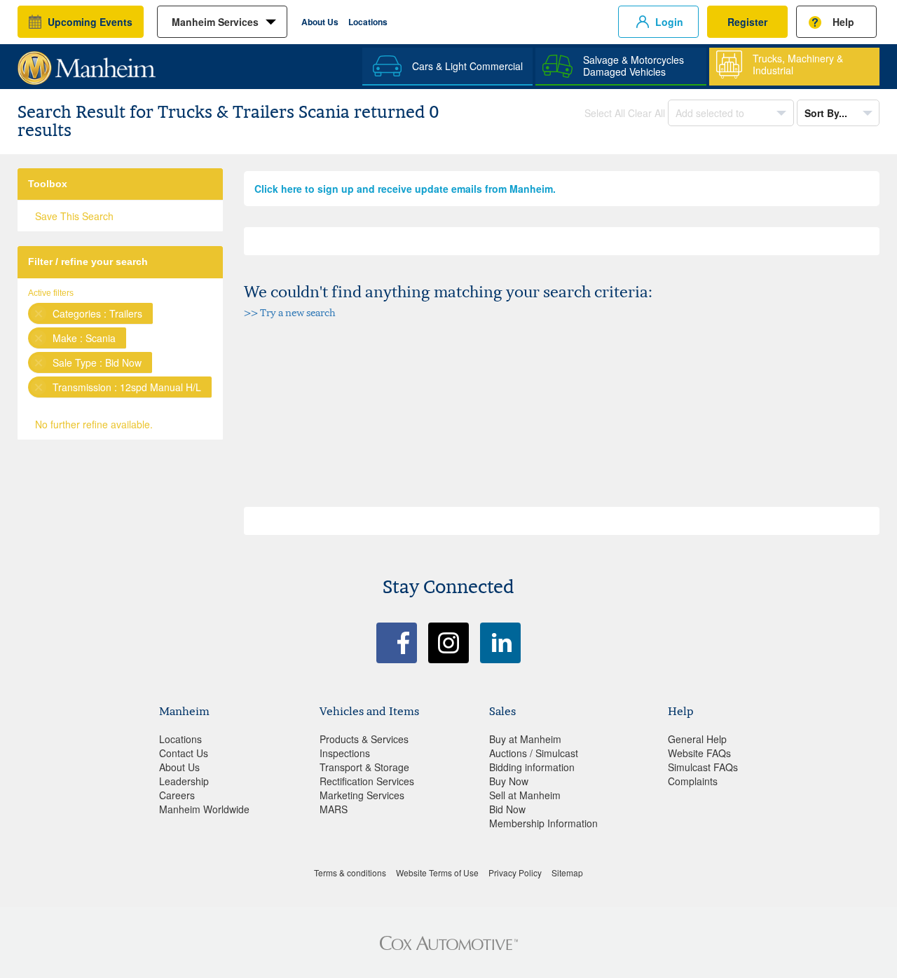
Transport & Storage (364, 767)
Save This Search (74, 216)
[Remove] (38, 313)
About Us (319, 21)
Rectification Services (367, 781)
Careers (177, 795)
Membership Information (543, 823)
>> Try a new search (290, 312)
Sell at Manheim (525, 795)
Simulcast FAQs (703, 767)
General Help (697, 739)
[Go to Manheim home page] (87, 63)
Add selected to (711, 113)
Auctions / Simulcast (533, 753)
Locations (368, 21)
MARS (334, 809)
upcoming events (90, 22)
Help (843, 22)
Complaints (693, 781)
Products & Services (364, 739)
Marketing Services (362, 795)
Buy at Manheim (525, 739)
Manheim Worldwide (204, 809)
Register (747, 22)
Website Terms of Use (437, 872)
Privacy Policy (515, 872)
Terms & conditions (350, 872)
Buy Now (508, 781)
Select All (604, 113)
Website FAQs (699, 753)
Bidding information (532, 767)
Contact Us (183, 753)
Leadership (184, 781)
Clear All (646, 113)
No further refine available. (94, 424)
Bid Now (507, 809)
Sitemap (567, 872)
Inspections (345, 753)
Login (669, 22)
